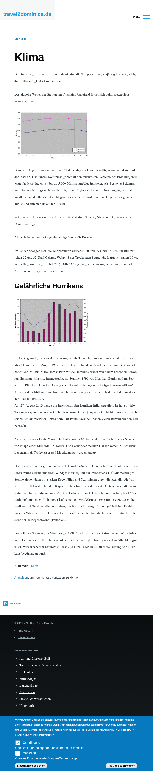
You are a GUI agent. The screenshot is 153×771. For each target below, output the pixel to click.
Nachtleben (27, 692)
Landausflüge (28, 685)
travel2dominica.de (27, 14)
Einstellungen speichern (31, 765)
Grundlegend (31, 742)
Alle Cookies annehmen (121, 765)
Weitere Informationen (42, 734)
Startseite (20, 38)
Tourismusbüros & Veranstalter (40, 665)
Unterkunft (26, 705)
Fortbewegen (28, 678)
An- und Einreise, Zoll (34, 658)
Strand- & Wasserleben (35, 698)
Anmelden (21, 577)
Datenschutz (26, 637)
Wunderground (24, 101)
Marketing (29, 753)
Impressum (25, 630)
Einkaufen (26, 672)
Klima (35, 565)
